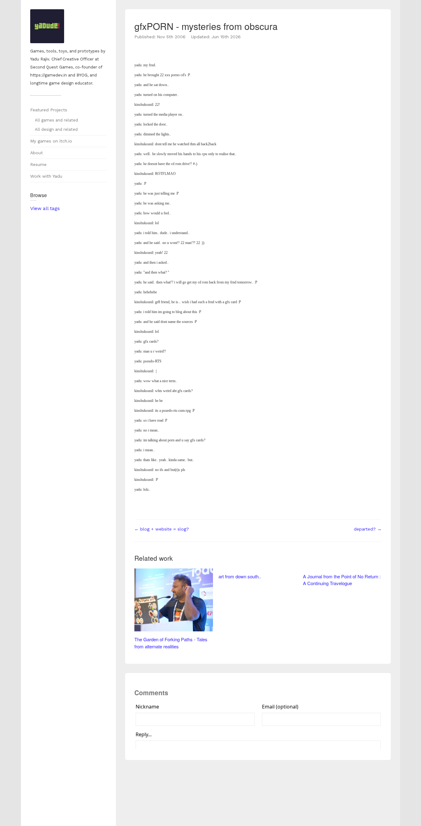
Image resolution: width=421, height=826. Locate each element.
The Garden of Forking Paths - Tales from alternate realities (170, 643)
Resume (38, 164)
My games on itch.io (51, 140)
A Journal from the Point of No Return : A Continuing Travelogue (342, 580)
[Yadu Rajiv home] (68, 27)
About (36, 152)
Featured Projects (48, 109)
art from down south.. (240, 576)
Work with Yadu (46, 176)
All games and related (56, 120)
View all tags (45, 208)
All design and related (56, 129)
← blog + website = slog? (161, 529)
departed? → (368, 529)
